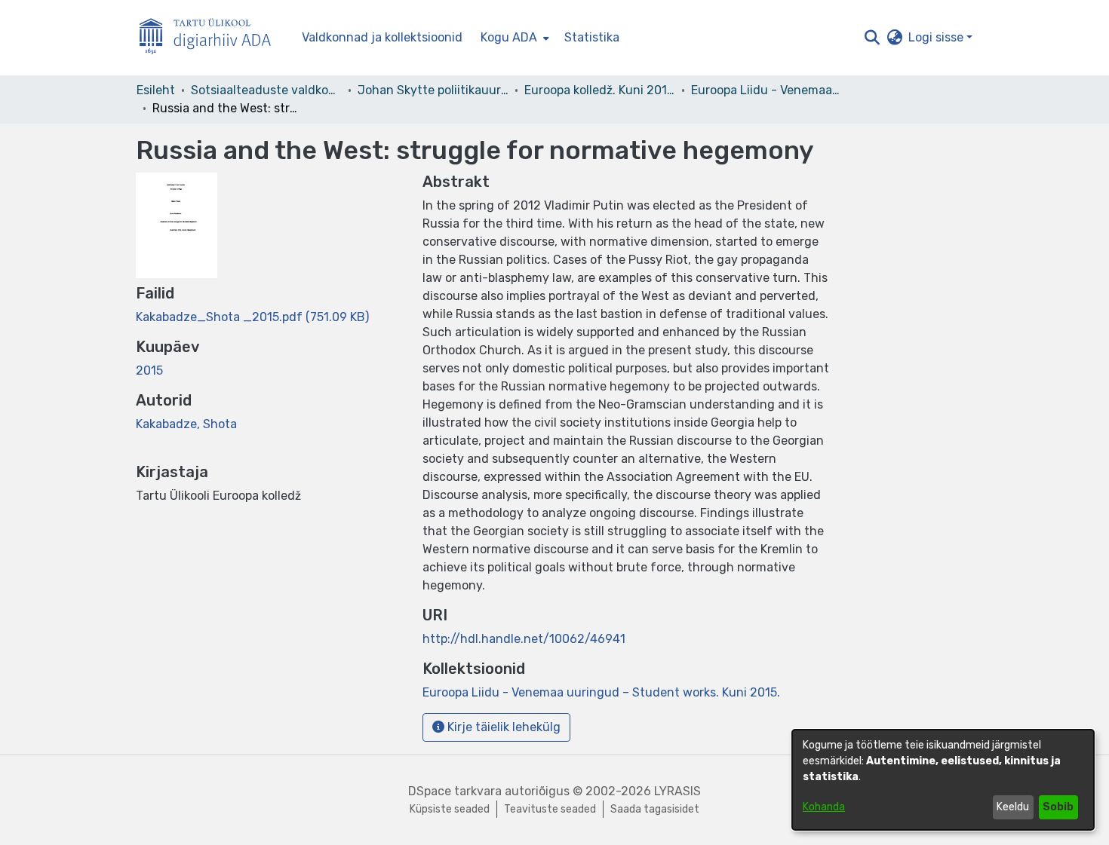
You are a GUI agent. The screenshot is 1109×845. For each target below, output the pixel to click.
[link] (252, 317)
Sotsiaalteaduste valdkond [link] (266, 90)
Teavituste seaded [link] (550, 809)
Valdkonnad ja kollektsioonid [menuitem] (382, 37)
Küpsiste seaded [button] (450, 809)
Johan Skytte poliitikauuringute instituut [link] (433, 90)
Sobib (1058, 807)
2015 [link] (149, 370)
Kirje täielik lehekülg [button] (502, 727)
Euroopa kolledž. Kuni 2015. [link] (599, 90)
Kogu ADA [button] (509, 37)
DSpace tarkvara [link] (455, 791)
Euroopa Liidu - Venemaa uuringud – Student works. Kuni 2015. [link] (766, 90)
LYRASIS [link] (677, 791)
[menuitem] (513, 37)
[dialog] (943, 780)
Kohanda (824, 807)
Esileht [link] (156, 90)
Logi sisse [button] (937, 37)
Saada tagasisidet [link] (654, 809)
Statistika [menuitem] (591, 37)
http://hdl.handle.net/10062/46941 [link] (523, 639)
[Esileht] (211, 38)
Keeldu (1013, 807)
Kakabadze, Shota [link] (186, 424)
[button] (871, 38)
